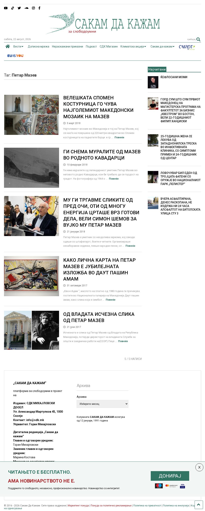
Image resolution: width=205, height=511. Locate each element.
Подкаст (91, 46)
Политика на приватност (147, 505)
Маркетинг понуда (78, 505)
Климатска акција (132, 46)
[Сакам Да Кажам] (102, 33)
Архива (81, 396)
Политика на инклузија (176, 505)
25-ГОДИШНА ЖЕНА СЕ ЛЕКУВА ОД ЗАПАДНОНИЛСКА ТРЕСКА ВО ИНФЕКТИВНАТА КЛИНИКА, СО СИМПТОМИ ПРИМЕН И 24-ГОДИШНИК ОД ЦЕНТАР (179, 147)
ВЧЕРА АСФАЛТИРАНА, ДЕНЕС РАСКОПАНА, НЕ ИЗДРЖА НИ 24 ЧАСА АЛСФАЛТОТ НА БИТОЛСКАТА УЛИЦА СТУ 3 (180, 206)
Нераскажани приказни (67, 46)
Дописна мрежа (38, 46)
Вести (17, 46)
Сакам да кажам (161, 46)
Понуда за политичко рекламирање (111, 505)
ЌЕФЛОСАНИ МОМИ (174, 77)
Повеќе (119, 137)
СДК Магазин (109, 46)
